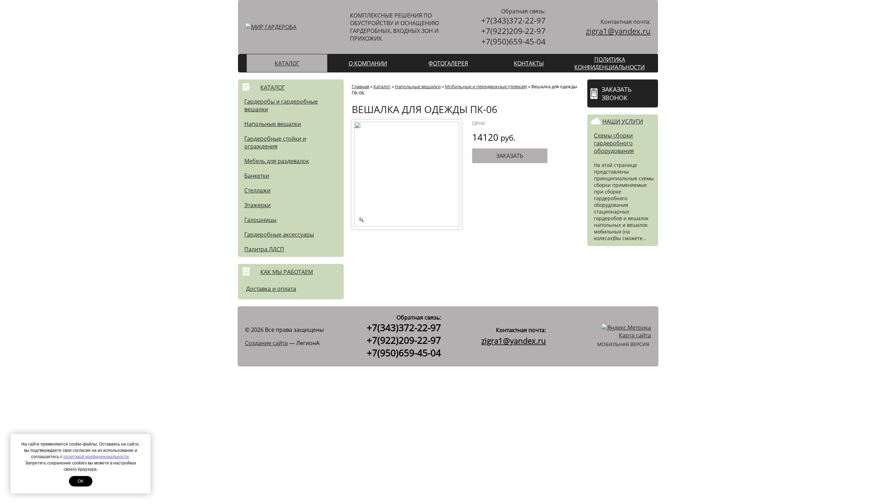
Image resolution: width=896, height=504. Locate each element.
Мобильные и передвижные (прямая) (486, 86)
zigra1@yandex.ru (618, 31)
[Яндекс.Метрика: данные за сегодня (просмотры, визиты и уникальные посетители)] (626, 327)
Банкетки (256, 176)
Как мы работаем (286, 272)
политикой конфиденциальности (96, 456)
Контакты (529, 63)
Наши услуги (622, 121)
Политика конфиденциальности (609, 63)
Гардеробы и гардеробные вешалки (281, 105)
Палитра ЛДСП (264, 249)
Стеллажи (257, 190)
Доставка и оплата (271, 289)
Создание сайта (266, 343)
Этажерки (257, 205)
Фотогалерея (448, 63)
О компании (368, 63)
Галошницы (260, 220)
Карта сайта (635, 335)
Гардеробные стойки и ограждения (275, 142)
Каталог (287, 63)
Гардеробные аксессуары (279, 234)
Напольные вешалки (272, 124)
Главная (360, 86)
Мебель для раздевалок (276, 161)
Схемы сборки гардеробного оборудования (614, 143)
